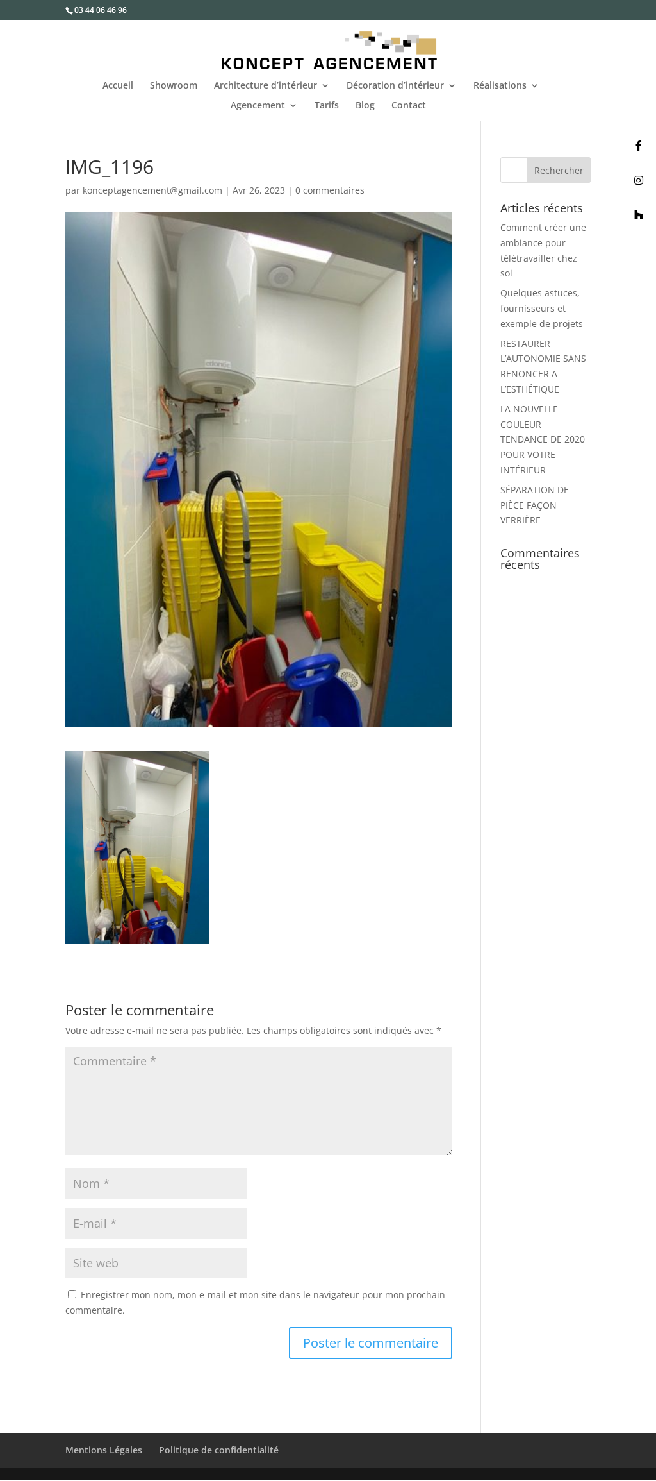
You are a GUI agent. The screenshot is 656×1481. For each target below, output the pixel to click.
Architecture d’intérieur (265, 86)
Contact (408, 106)
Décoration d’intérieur (395, 86)
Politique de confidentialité (219, 1450)
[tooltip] (638, 145)
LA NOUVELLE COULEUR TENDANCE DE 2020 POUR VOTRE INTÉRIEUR (542, 439)
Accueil (117, 86)
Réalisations (500, 86)
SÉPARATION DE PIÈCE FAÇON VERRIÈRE (534, 505)
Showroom (173, 86)
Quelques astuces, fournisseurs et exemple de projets (541, 308)
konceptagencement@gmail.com (152, 190)
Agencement (258, 106)
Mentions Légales (103, 1450)
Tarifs (327, 106)
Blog (365, 106)
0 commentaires (330, 190)
